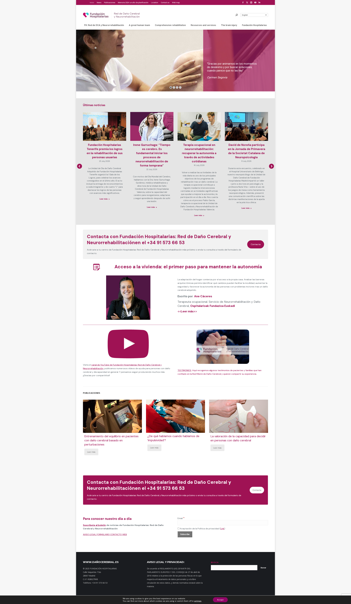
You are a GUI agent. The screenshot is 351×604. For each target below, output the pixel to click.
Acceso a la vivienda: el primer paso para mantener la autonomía (188, 267)
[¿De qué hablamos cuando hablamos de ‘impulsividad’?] (175, 416)
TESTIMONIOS (184, 370)
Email (181, 518)
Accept (220, 600)
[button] (254, 15)
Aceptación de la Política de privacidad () (202, 528)
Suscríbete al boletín (94, 525)
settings (197, 601)
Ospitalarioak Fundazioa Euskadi (212, 306)
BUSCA (214, 562)
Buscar (263, 568)
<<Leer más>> (187, 311)
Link (222, 528)
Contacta (256, 244)
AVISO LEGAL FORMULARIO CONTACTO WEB (105, 534)
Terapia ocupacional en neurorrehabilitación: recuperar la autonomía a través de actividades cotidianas (199, 153)
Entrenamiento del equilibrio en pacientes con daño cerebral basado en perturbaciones (111, 440)
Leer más (104, 199)
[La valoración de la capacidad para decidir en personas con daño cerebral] (238, 416)
